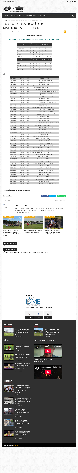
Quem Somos (11, 1)
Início (4, 1)
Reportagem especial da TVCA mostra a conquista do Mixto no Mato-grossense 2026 (22, 366)
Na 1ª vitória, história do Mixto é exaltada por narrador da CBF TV (22, 355)
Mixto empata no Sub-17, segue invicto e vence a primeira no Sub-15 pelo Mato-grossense (12, 233)
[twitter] (72, 1)
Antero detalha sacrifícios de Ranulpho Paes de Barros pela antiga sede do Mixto (23, 400)
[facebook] (67, 1)
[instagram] (70, 1)
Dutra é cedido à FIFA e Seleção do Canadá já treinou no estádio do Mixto (22, 331)
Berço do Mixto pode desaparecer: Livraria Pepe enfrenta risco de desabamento (22, 422)
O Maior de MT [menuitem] (30, 16)
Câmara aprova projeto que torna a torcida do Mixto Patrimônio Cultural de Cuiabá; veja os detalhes (23, 389)
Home (5, 20)
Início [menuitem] (7, 16)
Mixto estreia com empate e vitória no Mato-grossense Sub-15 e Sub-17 (53, 232)
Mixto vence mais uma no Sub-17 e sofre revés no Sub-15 (33, 231)
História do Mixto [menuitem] (16, 16)
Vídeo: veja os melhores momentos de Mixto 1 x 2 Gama (22, 346)
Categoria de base (11, 20)
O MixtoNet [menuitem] (42, 16)
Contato (19, 1)
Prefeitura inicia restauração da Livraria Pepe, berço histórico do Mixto (22, 411)
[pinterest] (75, 1)
